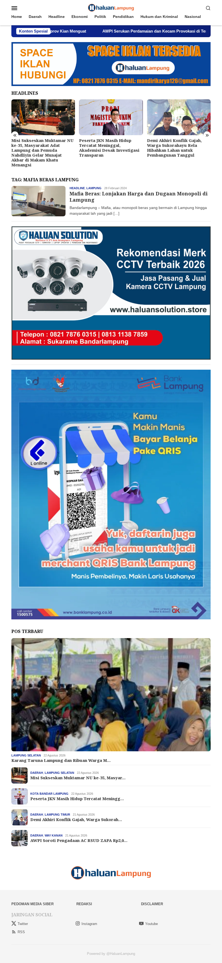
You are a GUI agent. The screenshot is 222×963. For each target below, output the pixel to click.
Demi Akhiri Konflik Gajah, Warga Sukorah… (76, 819)
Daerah (36, 772)
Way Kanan (54, 835)
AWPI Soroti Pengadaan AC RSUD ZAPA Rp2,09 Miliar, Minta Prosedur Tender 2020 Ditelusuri (176, 147)
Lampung (94, 188)
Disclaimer (152, 904)
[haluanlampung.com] (111, 7)
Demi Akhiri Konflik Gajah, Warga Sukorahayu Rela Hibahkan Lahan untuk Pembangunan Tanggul (106, 147)
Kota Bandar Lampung (49, 793)
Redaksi (84, 904)
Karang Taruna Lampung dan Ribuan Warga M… (61, 760)
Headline (77, 188)
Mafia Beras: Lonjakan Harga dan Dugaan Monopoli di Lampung (139, 196)
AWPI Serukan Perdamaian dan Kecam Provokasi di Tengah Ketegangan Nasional (131, 31)
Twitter (23, 924)
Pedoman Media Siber (32, 904)
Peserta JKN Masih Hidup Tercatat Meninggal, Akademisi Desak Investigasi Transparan (41, 147)
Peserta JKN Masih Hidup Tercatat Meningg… (77, 798)
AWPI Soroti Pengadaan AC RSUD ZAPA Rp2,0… (79, 840)
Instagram (89, 924)
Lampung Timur (57, 814)
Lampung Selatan (26, 755)
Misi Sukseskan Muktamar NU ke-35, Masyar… (78, 777)
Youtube (151, 924)
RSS (21, 932)
